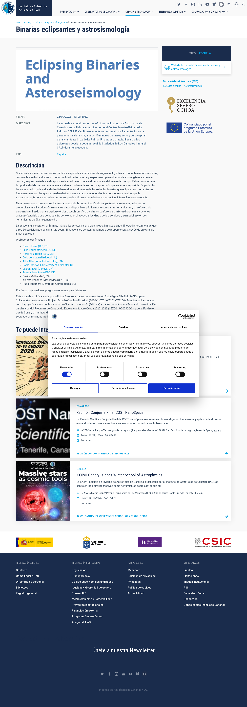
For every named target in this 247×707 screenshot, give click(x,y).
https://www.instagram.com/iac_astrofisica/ (193, 4)
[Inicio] (8, 8)
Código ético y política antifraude (92, 581)
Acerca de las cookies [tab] (174, 327)
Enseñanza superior (171, 11)
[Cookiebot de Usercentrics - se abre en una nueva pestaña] (180, 316)
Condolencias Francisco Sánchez (204, 604)
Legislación (79, 570)
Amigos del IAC (81, 622)
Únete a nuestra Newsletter (123, 650)
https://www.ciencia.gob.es (34, 542)
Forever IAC (79, 593)
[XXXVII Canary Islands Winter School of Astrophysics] (226, 516)
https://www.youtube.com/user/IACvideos (207, 4)
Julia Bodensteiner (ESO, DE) (39, 250)
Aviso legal (134, 581)
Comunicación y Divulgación (208, 11)
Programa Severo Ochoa (87, 616)
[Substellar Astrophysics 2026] (226, 391)
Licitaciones (191, 576)
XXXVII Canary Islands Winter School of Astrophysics (111, 516)
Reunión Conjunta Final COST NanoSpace (103, 453)
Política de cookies (139, 587)
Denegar (75, 388)
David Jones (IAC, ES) (35, 246)
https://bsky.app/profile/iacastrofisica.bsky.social (214, 4)
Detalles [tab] (123, 327)
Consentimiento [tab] (73, 327)
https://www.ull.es (150, 542)
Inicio (18, 22)
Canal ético (191, 599)
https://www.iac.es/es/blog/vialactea (221, 4)
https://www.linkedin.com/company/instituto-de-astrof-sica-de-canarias (200, 4)
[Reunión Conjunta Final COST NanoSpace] (226, 453)
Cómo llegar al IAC (27, 576)
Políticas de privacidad (142, 576)
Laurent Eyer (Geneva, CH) (38, 268)
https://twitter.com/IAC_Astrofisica (178, 4)
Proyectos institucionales (88, 604)
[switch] (104, 374)
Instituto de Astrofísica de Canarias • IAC (33, 8)
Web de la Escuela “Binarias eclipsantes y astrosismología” (195, 67)
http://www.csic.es (212, 542)
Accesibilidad (136, 593)
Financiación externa (85, 610)
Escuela (205, 53)
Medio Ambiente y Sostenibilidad (92, 599)
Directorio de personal (30, 581)
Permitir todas (171, 388)
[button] (87, 80)
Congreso (82, 406)
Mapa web (134, 570)
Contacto (21, 570)
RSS (186, 587)
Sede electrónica (194, 593)
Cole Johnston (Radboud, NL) (40, 257)
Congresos (49, 22)
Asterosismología (193, 86)
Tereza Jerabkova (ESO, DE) (39, 272)
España (61, 154)
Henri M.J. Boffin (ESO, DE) (38, 253)
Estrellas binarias (172, 86)
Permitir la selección (123, 388)
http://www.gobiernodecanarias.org (95, 542)
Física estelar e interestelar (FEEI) (180, 81)
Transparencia (81, 576)
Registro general (26, 593)
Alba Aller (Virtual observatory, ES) (43, 261)
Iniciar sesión (236, 4)
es (229, 4)
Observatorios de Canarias (101, 11)
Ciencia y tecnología (138, 11)
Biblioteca (22, 587)
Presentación (68, 11)
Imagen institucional (196, 581)
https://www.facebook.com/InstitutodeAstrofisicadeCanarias (186, 4)
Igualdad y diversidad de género (91, 587)
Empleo (188, 570)
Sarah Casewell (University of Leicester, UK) (48, 265)
